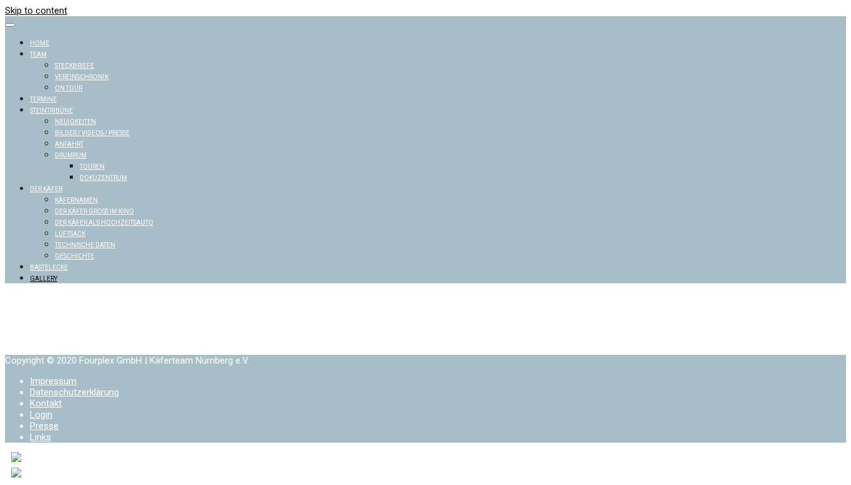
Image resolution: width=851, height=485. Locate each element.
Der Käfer (46, 189)
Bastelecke (49, 267)
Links (40, 437)
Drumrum (71, 155)
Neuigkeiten (75, 121)
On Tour (68, 88)
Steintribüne (51, 110)
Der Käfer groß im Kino (94, 211)
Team (38, 54)
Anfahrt (69, 144)
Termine (43, 99)
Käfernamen (76, 200)
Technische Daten (85, 245)
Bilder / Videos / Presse (92, 132)
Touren (92, 166)
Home (39, 43)
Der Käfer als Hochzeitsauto (104, 222)
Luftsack (70, 233)
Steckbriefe (74, 65)
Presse (44, 425)
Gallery (43, 278)
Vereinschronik (81, 76)
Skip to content (36, 10)
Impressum (53, 381)
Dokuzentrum (103, 177)
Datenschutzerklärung (74, 392)
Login (41, 414)
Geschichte (74, 256)
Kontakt (46, 403)
